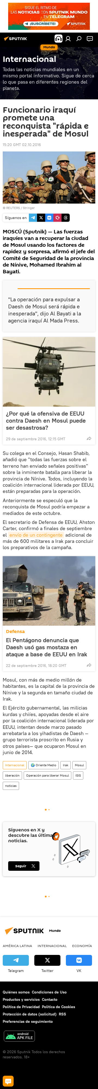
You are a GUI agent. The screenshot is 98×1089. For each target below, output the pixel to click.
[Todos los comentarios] (8, 1081)
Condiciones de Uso (49, 992)
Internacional (14, 765)
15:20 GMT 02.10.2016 (22, 144)
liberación (12, 775)
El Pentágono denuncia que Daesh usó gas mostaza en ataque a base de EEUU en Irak (46, 647)
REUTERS (13, 208)
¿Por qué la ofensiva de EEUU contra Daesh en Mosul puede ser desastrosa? (46, 420)
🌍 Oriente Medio (43, 765)
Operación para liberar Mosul (47, 775)
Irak (65, 765)
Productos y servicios (21, 999)
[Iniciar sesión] (68, 38)
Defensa (15, 631)
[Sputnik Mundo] (16, 40)
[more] (89, 438)
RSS (62, 1014)
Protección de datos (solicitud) (30, 1014)
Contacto (49, 999)
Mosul (79, 765)
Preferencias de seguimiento (28, 1021)
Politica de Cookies (58, 1006)
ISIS (78, 775)
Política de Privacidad (21, 1006)
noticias (11, 786)
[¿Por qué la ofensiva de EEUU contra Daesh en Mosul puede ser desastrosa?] (49, 372)
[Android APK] (19, 1037)
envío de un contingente (36, 535)
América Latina (17, 945)
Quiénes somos (16, 992)
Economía (82, 945)
